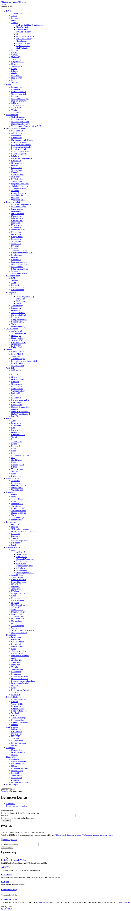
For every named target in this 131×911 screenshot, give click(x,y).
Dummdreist (16, 216)
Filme (8, 418)
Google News (17, 237)
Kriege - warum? (18, 593)
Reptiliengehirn (17, 464)
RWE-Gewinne (17, 179)
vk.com (110, 835)
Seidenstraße (16, 370)
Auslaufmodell (17, 577)
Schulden (15, 382)
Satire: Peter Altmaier (19, 269)
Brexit (13, 545)
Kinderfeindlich (17, 172)
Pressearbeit (16, 706)
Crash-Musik (16, 405)
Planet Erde (10, 757)
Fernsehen (15, 430)
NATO (14, 745)
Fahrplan (14, 71)
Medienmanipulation (19, 540)
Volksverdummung (19, 250)
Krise (13, 688)
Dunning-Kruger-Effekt (20, 407)
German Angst (17, 220)
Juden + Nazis (17, 499)
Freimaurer (15, 536)
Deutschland (11, 635)
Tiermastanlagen (17, 105)
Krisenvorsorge (17, 225)
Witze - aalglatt (12, 784)
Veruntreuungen (17, 626)
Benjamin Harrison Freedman (23, 681)
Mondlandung (17, 771)
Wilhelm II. (15, 695)
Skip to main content (9, 2)
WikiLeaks (15, 713)
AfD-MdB (20, 552)
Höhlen (14, 766)
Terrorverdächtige (18, 510)
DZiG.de (9, 11)
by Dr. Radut (6, 909)
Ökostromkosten (18, 200)
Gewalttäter (16, 310)
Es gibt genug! (17, 255)
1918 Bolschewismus (20, 529)
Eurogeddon (16, 674)
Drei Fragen (16, 336)
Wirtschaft (10, 368)
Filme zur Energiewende (21, 204)
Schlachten (15, 103)
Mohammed (16, 294)
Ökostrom (15, 197)
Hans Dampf (16, 78)
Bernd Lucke (21, 554)
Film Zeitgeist (16, 386)
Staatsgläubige (17, 609)
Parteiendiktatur (17, 289)
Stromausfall (16, 243)
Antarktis (15, 759)
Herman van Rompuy (20, 655)
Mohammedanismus (24, 566)
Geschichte (15, 639)
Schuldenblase (17, 669)
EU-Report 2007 (18, 508)
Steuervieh (15, 356)
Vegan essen (16, 108)
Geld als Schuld (17, 377)
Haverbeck (15, 586)
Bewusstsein (16, 423)
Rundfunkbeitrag (13, 276)
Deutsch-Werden (18, 752)
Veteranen (15, 738)
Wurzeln (14, 754)
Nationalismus (17, 504)
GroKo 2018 (16, 167)
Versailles (15, 667)
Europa (14, 69)
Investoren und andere (20, 400)
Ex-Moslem (21, 301)
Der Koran (20, 299)
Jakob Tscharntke (18, 313)
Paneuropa (15, 543)
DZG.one (57, 835)
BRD (13, 649)
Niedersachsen (17, 487)
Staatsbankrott (17, 388)
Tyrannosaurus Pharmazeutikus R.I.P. (26, 126)
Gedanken (15, 432)
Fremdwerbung (9, 889)
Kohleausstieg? (17, 174)
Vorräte (14, 110)
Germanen (10, 748)
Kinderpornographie (19, 722)
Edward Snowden (18, 582)
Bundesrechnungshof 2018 (22, 253)
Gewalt (14, 437)
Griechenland (16, 384)
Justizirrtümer (16, 441)
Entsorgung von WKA (20, 151)
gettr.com (103, 835)
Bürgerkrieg (16, 308)
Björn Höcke (21, 557)
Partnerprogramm (124, 902)
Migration (15, 317)
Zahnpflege (15, 112)
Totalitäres (15, 481)
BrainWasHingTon (18, 711)
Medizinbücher (12, 115)
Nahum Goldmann (18, 513)
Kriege (14, 444)
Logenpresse (11, 522)
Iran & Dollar (16, 734)
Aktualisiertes (16, 13)
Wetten (19, 303)
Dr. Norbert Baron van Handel (23, 531)
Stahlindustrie (16, 181)
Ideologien (15, 223)
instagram (70, 835)
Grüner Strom (16, 170)
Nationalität (16, 57)
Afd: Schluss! (16, 133)
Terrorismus (16, 506)
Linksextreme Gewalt (20, 690)
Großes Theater (17, 642)
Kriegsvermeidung (18, 743)
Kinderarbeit (16, 260)
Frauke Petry (21, 561)
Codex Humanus (18, 117)
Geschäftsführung (18, 660)
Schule (14, 467)
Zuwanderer (11, 292)
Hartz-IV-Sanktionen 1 (20, 411)
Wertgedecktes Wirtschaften (22, 630)
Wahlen (14, 628)
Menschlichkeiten (18, 230)
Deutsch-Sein (16, 750)
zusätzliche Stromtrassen (21, 195)
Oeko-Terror (16, 234)
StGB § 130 (16, 607)
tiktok (64, 835)
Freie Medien (16, 75)
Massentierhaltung (18, 101)
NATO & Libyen (18, 605)
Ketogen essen (17, 87)
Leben (13, 448)
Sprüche (14, 80)
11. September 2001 (19, 333)
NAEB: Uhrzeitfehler (20, 264)
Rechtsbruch (16, 398)
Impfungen (15, 96)
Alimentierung (17, 306)
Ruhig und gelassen (19, 319)
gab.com (96, 835)
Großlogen (15, 524)
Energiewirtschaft (13, 202)
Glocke (14, 73)
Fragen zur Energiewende (21, 158)
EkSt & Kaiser (17, 363)
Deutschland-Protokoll (20, 683)
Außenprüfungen (18, 359)
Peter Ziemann (17, 416)
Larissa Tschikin (23, 46)
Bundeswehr (16, 138)
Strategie (14, 50)
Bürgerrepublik (17, 62)
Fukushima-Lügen (18, 207)
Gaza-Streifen (16, 731)
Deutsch (14, 64)
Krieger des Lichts (18, 699)
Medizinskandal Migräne (21, 124)
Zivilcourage (16, 476)
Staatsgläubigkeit (18, 612)
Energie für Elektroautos (21, 144)
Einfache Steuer (17, 352)
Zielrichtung (16, 59)
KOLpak (5, 882)
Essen (8, 85)
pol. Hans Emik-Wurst (25, 36)
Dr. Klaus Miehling (24, 39)
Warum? (14, 55)
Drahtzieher (16, 345)
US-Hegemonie (17, 619)
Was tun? (15, 191)
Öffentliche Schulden (19, 678)
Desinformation (17, 214)
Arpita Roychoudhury (25, 296)
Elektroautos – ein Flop (20, 142)
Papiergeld (15, 393)
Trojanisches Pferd (18, 651)
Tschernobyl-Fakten (19, 273)
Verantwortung (17, 469)
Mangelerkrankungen (20, 98)
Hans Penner (21, 41)
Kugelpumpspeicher (19, 262)
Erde (13, 428)
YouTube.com (87, 835)
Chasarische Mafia (18, 342)
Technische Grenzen (19, 186)
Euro (13, 395)
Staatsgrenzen (16, 614)
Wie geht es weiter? (19, 632)
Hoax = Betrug (17, 338)
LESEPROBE (45, 902)
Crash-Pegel (16, 402)
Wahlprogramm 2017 (25, 573)
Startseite (4, 791)
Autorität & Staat (13, 547)
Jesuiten (14, 538)
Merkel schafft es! (18, 315)
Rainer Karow (22, 29)
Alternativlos (16, 662)
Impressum (15, 18)
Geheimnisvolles (18, 435)
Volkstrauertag (17, 741)
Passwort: (5, 815)
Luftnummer (16, 227)
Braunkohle (16, 135)
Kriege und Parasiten (19, 768)
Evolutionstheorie (18, 764)
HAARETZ (16, 584)
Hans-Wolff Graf (23, 27)
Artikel (14, 16)
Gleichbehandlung (18, 485)
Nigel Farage (16, 460)
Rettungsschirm (17, 720)
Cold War (15, 715)
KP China (15, 591)
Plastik (14, 462)
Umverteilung (16, 621)
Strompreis (15, 271)
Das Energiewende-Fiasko (22, 140)
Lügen (14, 453)
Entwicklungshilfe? (19, 154)
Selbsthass (20, 568)
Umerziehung (21, 570)
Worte (13, 474)
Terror (13, 324)
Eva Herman (16, 483)
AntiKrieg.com (12, 727)
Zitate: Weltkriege (18, 718)
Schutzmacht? (17, 775)
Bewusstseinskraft (18, 761)
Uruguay (14, 623)
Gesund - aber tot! (18, 94)
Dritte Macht (16, 685)
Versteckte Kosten (18, 188)
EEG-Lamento (17, 131)
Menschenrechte (12, 478)
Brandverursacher (18, 209)
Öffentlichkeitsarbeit (14, 697)
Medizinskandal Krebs (20, 121)
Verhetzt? (15, 692)
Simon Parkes (16, 777)
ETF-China (15, 375)
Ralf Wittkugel (22, 48)
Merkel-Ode (16, 232)
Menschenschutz (18, 600)
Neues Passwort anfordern (16, 806)
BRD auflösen (17, 646)
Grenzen (14, 165)
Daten (13, 20)
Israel (13, 497)
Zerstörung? (16, 644)
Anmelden (10, 804)
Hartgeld (14, 409)
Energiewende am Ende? (21, 147)
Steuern (9, 349)
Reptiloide (15, 773)
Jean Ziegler (16, 589)
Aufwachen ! (16, 331)
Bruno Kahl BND (18, 580)
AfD (13, 550)
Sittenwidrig (16, 239)
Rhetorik (14, 702)
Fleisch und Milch (18, 92)
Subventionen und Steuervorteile (24, 361)
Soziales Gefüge (17, 322)
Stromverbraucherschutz (16, 128)
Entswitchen (16, 425)
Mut (13, 458)
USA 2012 (15, 736)
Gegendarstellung (18, 708)
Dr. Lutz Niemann (23, 32)
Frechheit (15, 285)
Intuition (14, 439)
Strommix (15, 246)
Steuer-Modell (17, 354)
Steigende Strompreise (20, 184)
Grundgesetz (11, 492)
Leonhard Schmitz (23, 43)
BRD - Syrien (17, 729)
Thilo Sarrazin (17, 616)
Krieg (13, 501)
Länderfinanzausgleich (20, 676)
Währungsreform (18, 391)
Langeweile (16, 446)
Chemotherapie (17, 490)
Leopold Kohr (17, 653)
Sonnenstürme (17, 241)
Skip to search (24, 2)
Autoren (14, 22)
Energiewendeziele (19, 149)
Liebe (13, 451)
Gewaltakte (21, 563)
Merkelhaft (15, 665)
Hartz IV (14, 725)
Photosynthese (17, 266)
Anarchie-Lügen (18, 575)
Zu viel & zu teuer (18, 193)
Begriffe (14, 52)
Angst (13, 421)
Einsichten (15, 89)
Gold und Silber (17, 379)
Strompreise (16, 248)
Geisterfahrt (16, 161)
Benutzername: (8, 810)
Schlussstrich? (17, 66)
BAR (13, 278)
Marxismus (15, 598)
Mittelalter (15, 177)
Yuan (13, 372)
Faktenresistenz (17, 218)
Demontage (16, 211)
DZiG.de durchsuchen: (10, 844)
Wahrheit (15, 82)
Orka (18, 34)
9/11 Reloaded (12, 329)
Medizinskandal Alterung (21, 119)
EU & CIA (15, 533)
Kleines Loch (16, 347)
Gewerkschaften (17, 163)
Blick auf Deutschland (25, 559)
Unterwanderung (18, 326)
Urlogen (14, 527)
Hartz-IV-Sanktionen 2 (20, 414)
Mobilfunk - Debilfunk (20, 455)
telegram (78, 835)
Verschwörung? (17, 517)
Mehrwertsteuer (17, 365)
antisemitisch (16, 520)
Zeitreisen (15, 780)
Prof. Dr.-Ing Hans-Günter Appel (29, 25)
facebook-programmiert (20, 782)
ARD (13, 283)
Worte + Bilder (17, 704)
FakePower (15, 156)
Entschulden (16, 672)
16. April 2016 (17, 340)
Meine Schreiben (18, 287)
